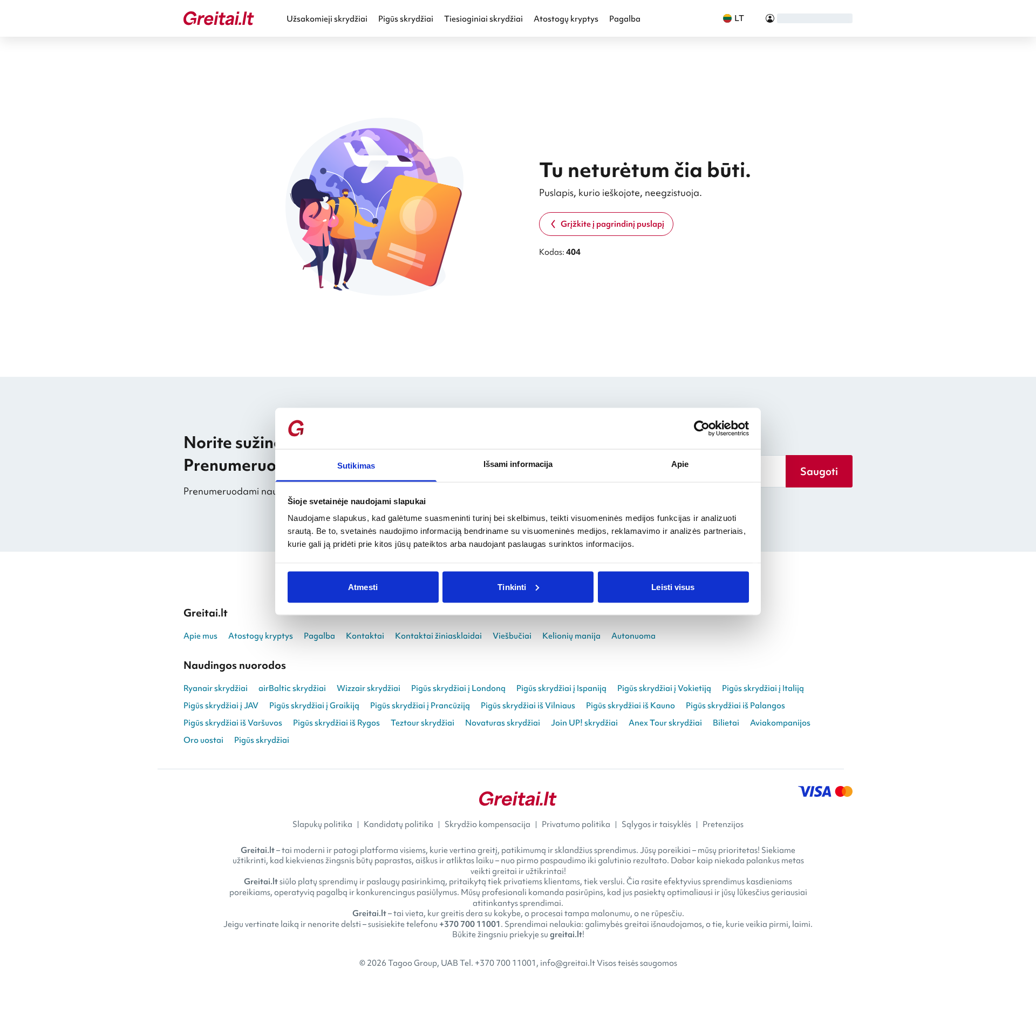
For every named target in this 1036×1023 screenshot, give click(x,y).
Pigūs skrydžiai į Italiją (763, 688)
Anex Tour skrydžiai (665, 722)
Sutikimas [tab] (356, 465)
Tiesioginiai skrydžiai (483, 18)
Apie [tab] (680, 464)
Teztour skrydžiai (422, 722)
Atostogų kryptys (566, 18)
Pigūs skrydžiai (405, 18)
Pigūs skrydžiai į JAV (220, 705)
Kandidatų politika (398, 824)
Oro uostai (203, 740)
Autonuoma (633, 636)
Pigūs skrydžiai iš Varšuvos (232, 722)
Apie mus (200, 636)
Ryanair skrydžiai (215, 688)
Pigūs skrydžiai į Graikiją (314, 705)
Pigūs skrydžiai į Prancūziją (420, 705)
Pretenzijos (723, 824)
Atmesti (363, 586)
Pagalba (624, 18)
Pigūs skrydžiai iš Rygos (336, 722)
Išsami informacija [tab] (518, 464)
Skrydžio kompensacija (487, 824)
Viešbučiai (512, 636)
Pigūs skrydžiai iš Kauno (630, 705)
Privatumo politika (576, 824)
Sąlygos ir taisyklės (656, 824)
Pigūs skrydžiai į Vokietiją (664, 688)
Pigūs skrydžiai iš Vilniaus (528, 705)
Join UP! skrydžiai (584, 722)
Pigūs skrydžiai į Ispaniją (561, 688)
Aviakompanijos (780, 722)
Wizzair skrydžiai (368, 688)
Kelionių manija (571, 636)
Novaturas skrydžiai (502, 722)
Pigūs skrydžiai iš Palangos (735, 705)
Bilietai (726, 722)
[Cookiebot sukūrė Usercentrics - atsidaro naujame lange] (702, 429)
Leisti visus (672, 586)
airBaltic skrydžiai (292, 688)
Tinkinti (511, 586)
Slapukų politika (322, 824)
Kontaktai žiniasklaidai (438, 636)
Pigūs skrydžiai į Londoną (458, 688)
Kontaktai (365, 636)
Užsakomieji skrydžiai (327, 18)
